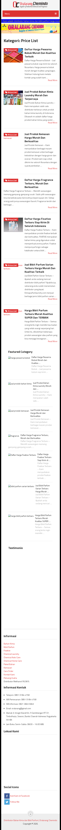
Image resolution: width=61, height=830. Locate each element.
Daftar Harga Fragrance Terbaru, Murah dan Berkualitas (39, 183)
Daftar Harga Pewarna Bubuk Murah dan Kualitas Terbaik (40, 52)
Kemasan (8, 667)
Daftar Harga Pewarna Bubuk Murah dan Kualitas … (41, 360)
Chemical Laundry (11, 653)
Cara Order (8, 671)
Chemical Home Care (13, 660)
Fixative (7, 650)
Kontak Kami (9, 674)
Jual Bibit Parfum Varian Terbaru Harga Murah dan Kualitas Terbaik (40, 268)
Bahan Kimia (9, 643)
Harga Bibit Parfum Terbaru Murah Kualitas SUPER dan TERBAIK (39, 314)
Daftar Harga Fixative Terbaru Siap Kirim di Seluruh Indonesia (38, 222)
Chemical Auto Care (12, 657)
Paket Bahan (9, 664)
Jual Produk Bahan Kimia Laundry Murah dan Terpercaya (39, 95)
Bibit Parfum (9, 647)
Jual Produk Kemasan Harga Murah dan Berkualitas (37, 137)
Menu (7, 13)
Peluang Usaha (10, 677)
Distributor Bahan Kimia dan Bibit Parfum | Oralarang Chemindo (30, 820)
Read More (52, 80)
